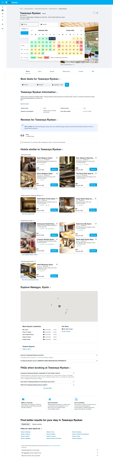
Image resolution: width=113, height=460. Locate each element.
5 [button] (62, 42)
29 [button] (39, 53)
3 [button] (46, 38)
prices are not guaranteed (54, 445)
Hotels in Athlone (25, 434)
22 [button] (39, 49)
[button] (2, 2)
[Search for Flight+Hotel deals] (3, 16)
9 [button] (77, 42)
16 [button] (43, 46)
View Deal (54, 169)
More (22, 99)
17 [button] (46, 46)
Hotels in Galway (76, 432)
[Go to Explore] (3, 19)
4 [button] (50, 38)
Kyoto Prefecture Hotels (40, 8)
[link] (30, 188)
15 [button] (39, 46)
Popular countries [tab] (37, 424)
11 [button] (50, 42)
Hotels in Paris (76, 436)
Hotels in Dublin (25, 436)
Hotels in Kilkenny (77, 438)
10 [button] (46, 42)
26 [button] (54, 49)
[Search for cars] (3, 13)
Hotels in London (51, 436)
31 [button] (81, 53)
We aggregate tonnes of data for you (31, 453)
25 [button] (50, 49)
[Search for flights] (3, 7)
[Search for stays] (3, 10)
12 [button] (54, 42)
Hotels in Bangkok (26, 438)
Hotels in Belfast (51, 434)
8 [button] (39, 42)
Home (21, 8)
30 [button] (43, 53)
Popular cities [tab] (25, 424)
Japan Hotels (27, 8)
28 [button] (35, 53)
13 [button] (32, 46)
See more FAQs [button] (48, 388)
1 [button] (39, 38)
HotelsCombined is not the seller (30, 450)
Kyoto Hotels (51, 8)
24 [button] (46, 49)
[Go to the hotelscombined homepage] (12, 2)
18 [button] (50, 46)
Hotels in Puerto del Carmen (54, 438)
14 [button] (35, 46)
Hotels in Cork (50, 432)
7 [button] (35, 42)
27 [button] (32, 53)
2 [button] (77, 38)
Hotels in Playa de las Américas (80, 434)
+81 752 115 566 (24, 19)
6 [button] (66, 42)
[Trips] (3, 24)
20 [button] (32, 49)
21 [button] (35, 49)
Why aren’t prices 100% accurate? (31, 455)
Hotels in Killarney (26, 432)
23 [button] (43, 49)
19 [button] (54, 46)
